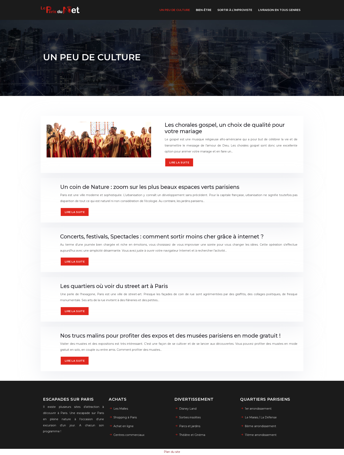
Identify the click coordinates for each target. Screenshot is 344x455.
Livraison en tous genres (279, 10)
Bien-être (203, 10)
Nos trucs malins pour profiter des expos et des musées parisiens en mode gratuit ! (170, 335)
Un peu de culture (174, 10)
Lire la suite (179, 162)
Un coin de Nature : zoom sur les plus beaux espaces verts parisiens (149, 187)
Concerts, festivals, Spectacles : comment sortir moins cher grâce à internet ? (162, 236)
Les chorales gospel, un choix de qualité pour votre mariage (225, 128)
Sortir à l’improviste (234, 10)
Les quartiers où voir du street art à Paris (114, 286)
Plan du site (172, 452)
